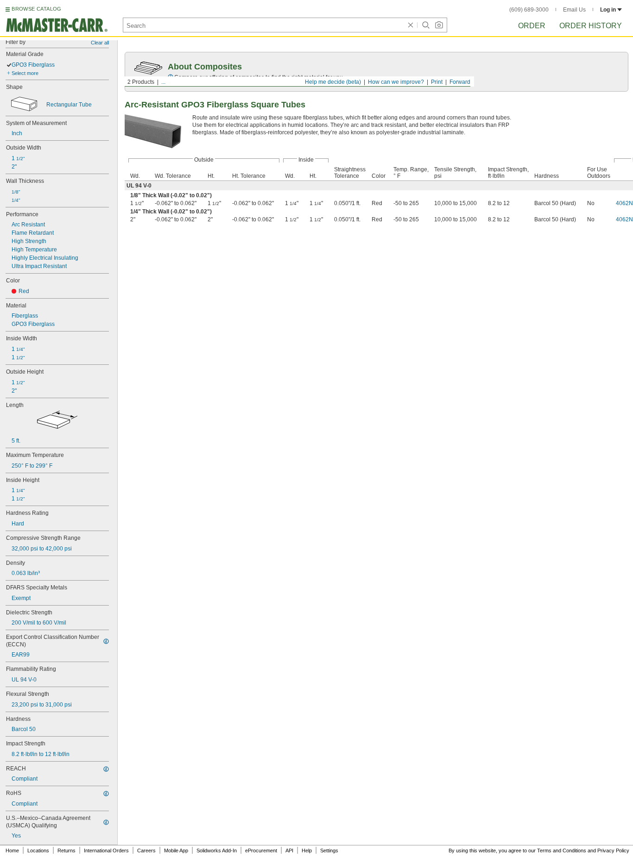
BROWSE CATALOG (36, 9)
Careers (146, 850)
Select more (25, 73)
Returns (66, 850)
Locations (38, 850)
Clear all (100, 42)
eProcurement (261, 850)
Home (12, 850)
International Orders (106, 850)
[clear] (410, 25)
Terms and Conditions (561, 850)
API (289, 850)
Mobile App (176, 850)
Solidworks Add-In (216, 850)
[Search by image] (438, 25)
